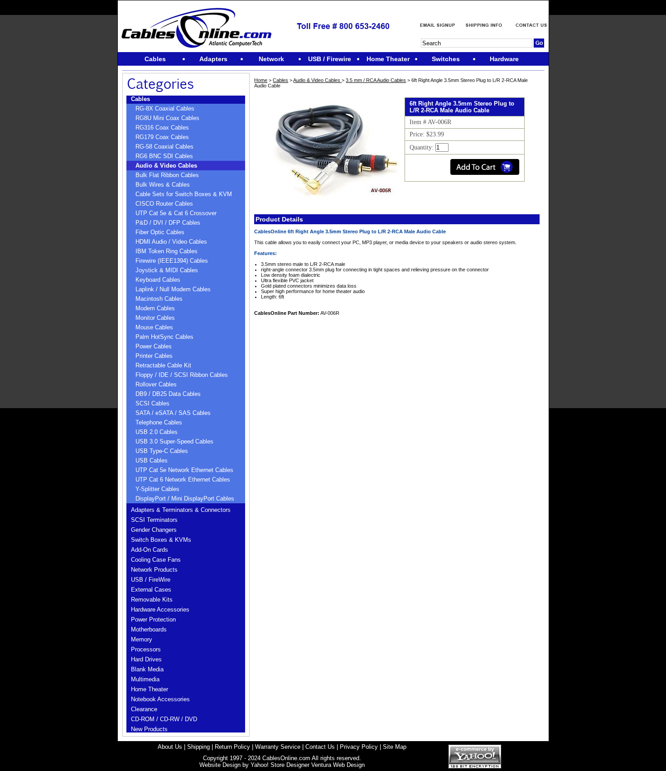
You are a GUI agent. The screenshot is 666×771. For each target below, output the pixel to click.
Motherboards (149, 629)
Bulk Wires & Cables (162, 184)
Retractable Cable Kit (163, 365)
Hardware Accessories (160, 609)
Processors (146, 649)
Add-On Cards (149, 549)
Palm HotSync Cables (164, 336)
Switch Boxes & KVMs (161, 539)
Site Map (394, 746)
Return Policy (232, 746)
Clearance (144, 709)
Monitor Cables (155, 317)
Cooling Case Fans (156, 559)
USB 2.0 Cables (156, 432)
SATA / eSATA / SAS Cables (173, 413)
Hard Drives (146, 659)
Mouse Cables (154, 327)
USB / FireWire (150, 579)
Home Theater (149, 689)
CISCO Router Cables (164, 203)
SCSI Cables (152, 403)
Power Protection (153, 619)
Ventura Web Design (338, 764)
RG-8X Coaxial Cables (164, 108)
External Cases (151, 589)
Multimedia (145, 679)
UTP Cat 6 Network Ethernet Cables (182, 479)
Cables (140, 99)
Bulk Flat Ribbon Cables (167, 175)
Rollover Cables (156, 384)
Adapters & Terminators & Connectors (181, 509)
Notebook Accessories (160, 699)
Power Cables (153, 346)
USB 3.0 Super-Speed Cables (174, 441)
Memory (141, 639)
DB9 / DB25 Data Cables (168, 393)
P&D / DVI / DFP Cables (167, 222)
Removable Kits (152, 599)
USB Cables (151, 460)
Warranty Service (277, 746)
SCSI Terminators (154, 519)
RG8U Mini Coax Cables (167, 118)
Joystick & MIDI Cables (166, 270)
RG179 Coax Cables (162, 137)
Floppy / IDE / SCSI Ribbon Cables (181, 374)
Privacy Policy (359, 746)
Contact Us (320, 746)
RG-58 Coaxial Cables (164, 146)
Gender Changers (154, 529)
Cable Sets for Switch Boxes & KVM (183, 194)
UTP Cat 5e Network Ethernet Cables (184, 470)
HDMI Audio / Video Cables (171, 241)
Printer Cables (154, 355)
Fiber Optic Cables (159, 232)
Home (260, 80)
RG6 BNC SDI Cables (164, 156)
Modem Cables (155, 308)
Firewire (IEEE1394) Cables (171, 260)
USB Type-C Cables (161, 451)
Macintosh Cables (159, 298)
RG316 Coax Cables (162, 127)
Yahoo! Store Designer (280, 764)
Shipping (198, 746)
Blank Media (147, 669)
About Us (170, 746)
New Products (149, 729)
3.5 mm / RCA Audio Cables (376, 80)
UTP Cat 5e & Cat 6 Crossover (176, 213)
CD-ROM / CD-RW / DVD (164, 719)
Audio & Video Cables (166, 165)
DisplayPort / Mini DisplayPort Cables (184, 498)
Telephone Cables (158, 422)
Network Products (154, 569)
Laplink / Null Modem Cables (173, 289)
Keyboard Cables (157, 279)
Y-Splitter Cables (157, 489)
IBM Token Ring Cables (166, 251)
